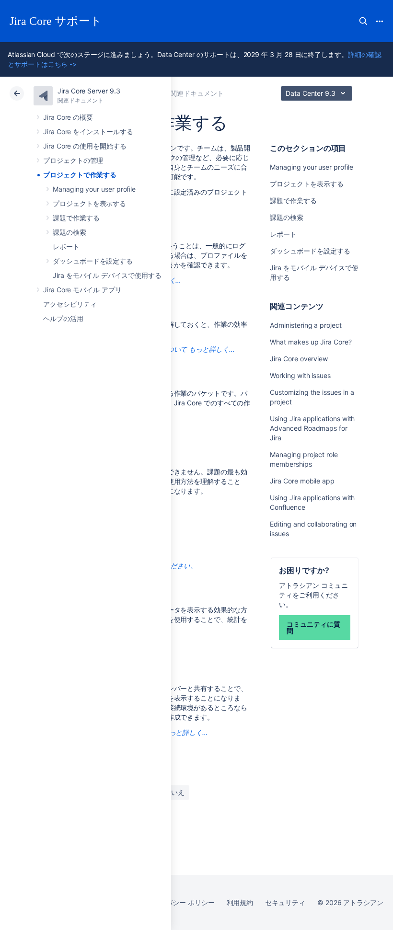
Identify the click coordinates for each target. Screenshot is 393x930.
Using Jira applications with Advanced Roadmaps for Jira (312, 428)
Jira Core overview (299, 359)
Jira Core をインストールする (88, 131)
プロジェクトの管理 (73, 160)
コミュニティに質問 (313, 627)
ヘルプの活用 (63, 318)
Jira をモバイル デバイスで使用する (107, 275)
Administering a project (305, 325)
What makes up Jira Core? (310, 342)
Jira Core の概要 (68, 117)
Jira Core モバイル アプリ (82, 290)
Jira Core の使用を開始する (85, 146)
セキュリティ (285, 902)
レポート (66, 246)
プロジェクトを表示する (89, 203)
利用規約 (240, 902)
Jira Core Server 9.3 (89, 91)
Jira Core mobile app (302, 481)
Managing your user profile (94, 189)
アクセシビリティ (69, 304)
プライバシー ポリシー (180, 902)
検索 (363, 21)
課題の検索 (69, 232)
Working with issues (300, 375)
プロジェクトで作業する (79, 175)
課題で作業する (76, 218)
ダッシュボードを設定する (93, 261)
